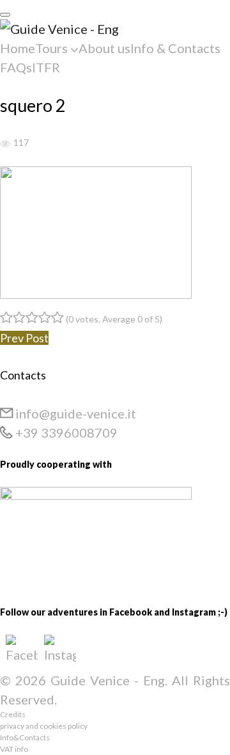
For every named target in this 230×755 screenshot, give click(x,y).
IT (38, 67)
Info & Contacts (175, 48)
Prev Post (24, 338)
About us (104, 48)
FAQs (16, 67)
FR (52, 67)
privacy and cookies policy (44, 726)
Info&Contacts (25, 737)
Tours (51, 48)
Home (17, 48)
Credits (13, 714)
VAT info (14, 749)
